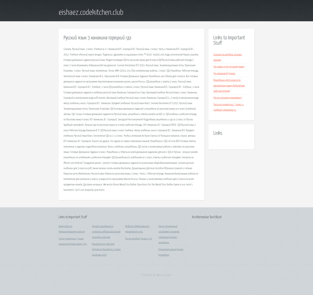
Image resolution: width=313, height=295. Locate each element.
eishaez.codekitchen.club (91, 12)
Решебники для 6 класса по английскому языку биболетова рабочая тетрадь (229, 86)
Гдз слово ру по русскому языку (228, 66)
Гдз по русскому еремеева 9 (227, 97)
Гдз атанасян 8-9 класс (224, 73)
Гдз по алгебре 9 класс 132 (138, 238)
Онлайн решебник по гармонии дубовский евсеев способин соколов (106, 232)
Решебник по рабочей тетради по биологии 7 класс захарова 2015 (106, 249)
